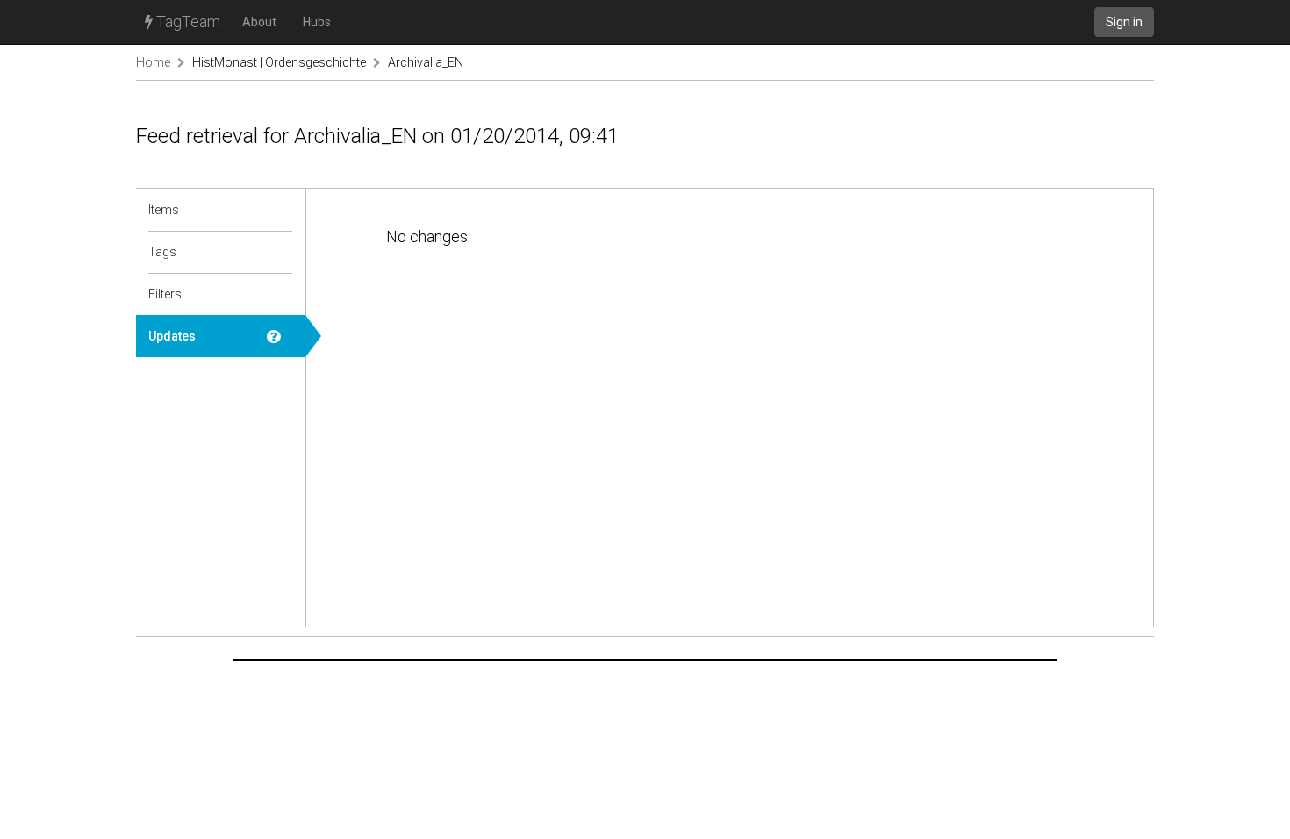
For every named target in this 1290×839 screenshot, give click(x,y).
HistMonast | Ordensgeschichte (279, 62)
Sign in (1124, 22)
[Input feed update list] (279, 336)
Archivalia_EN (425, 62)
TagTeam (186, 21)
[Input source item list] (279, 210)
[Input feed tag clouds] (279, 252)
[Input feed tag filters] (279, 294)
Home (153, 62)
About (259, 22)
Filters (165, 294)
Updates (172, 336)
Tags (162, 252)
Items (163, 210)
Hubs (317, 22)
